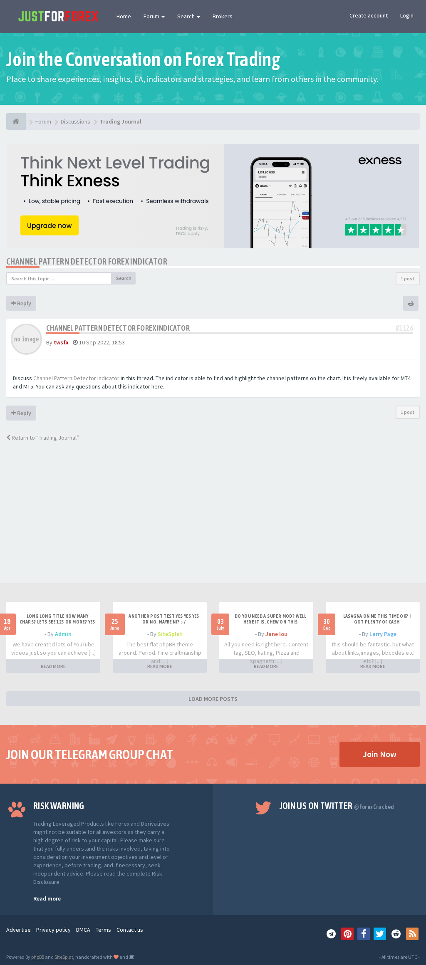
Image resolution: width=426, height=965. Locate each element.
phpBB (37, 957)
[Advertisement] (213, 521)
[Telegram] (331, 934)
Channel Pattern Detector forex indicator (86, 261)
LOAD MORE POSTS (213, 699)
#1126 (404, 328)
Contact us (129, 929)
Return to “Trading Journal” (44, 437)
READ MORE (53, 666)
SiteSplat (170, 634)
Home (123, 16)
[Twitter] (380, 934)
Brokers (223, 16)
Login (407, 15)
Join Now (379, 754)
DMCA (83, 929)
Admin (63, 634)
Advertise (18, 929)
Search (186, 16)
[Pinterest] (347, 934)
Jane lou (276, 634)
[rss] (412, 934)
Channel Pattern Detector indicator (76, 378)
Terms (103, 929)
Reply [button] (23, 303)
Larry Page (382, 634)
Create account (368, 15)
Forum (152, 16)
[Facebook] (363, 934)
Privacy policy (53, 929)
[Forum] (16, 121)
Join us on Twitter (337, 805)
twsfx (61, 342)
